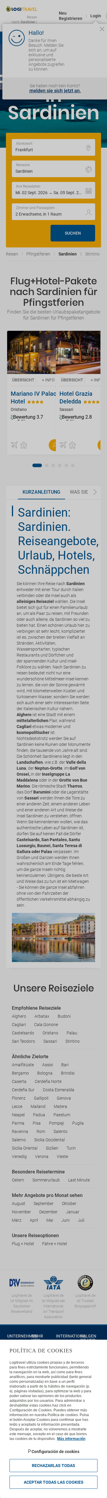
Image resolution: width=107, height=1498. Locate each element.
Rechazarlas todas (53, 1465)
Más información (71, 1439)
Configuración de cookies (55, 1451)
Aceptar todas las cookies (54, 1482)
